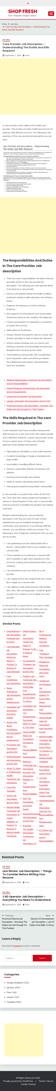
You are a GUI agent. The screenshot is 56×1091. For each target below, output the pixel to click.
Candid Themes (28, 1084)
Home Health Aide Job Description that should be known (45, 724)
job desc (6, 39)
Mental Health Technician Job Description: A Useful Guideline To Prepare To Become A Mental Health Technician (13, 821)
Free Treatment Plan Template (46, 654)
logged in (18, 945)
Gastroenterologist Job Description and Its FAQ (31, 817)
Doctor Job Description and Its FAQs (13, 799)
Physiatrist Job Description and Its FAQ (13, 748)
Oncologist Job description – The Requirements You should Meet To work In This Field (29, 717)
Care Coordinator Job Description (14, 680)
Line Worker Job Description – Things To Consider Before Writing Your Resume (27, 874)
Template (11, 1002)
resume (10, 997)
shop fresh (22, 11)
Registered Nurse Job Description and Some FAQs (44, 669)
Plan (9, 992)
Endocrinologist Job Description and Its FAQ (14, 760)
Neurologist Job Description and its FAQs (46, 770)
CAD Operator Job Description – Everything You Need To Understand (27, 898)
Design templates (15, 982)
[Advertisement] (28, 86)
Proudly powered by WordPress (18, 1081)
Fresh (27, 55)
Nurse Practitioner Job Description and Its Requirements (14, 695)
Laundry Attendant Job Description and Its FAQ (29, 401)
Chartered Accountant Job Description (24, 396)
